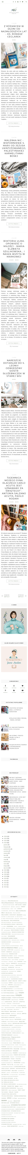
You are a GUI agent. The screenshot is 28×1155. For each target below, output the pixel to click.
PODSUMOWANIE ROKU (7, 1048)
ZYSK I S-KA (21, 1126)
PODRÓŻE (3, 1046)
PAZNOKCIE (15, 1035)
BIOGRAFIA (19, 914)
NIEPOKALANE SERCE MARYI (20, 1023)
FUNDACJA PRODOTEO (6, 959)
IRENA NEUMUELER (21, 963)
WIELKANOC (10, 1101)
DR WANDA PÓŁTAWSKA (6, 932)
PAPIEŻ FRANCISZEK (6, 1033)
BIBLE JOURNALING (21, 910)
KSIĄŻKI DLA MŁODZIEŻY (18, 997)
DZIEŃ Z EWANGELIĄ (5, 943)
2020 (5, 874)
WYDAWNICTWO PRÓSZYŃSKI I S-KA (8, 1116)
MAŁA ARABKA (10, 1009)
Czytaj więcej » (14, 123)
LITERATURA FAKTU (16, 1003)
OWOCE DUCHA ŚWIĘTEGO (16, 1031)
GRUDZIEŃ (11, 961)
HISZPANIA (19, 961)
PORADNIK (15, 1050)
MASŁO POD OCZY (5, 1015)
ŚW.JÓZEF (3, 1086)
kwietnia (6, 861)
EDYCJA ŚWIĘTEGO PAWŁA (9, 948)
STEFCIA (8, 1072)
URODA (9, 1098)
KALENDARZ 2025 (12, 971)
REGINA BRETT (17, 1060)
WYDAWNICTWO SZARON (7, 1118)
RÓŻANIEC (3, 1064)
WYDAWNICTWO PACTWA (6, 1114)
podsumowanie (10, 1046)
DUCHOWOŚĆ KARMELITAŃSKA (9, 938)
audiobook (19, 908)
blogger (14, 692)
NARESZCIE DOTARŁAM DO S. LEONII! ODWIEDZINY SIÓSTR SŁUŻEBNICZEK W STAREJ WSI (14, 368)
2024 (5, 840)
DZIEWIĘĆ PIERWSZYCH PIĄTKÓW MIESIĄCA (10, 945)
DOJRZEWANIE (7, 930)
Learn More (11, 1153)
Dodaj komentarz (14, 126)
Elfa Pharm (3, 949)
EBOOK (21, 945)
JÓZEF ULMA (17, 967)
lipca (5, 855)
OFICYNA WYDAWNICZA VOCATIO (8, 1029)
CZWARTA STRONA (21, 926)
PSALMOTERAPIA (5, 1058)
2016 (5, 880)
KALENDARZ (4, 969)
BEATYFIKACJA (12, 910)
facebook (5, 687)
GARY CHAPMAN (15, 959)
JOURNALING (11, 967)
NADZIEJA (10, 1023)
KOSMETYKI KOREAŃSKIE (19, 982)
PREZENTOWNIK (5, 1056)
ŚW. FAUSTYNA (5, 1074)
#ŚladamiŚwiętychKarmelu (21, 902)
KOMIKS (11, 982)
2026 (5, 836)
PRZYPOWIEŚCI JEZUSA (20, 1056)
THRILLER (11, 1092)
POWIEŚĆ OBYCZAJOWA (19, 1054)
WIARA (14, 40)
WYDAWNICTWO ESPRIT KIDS (8, 1107)
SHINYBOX (12, 1068)
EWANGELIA (9, 951)
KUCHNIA (21, 999)
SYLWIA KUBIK (22, 1072)
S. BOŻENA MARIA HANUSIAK (7, 1066)
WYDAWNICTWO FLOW (21, 1107)
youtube (22, 692)
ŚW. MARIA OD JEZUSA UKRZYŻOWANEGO (9, 1076)
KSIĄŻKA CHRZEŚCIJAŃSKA (8, 995)
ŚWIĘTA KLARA (20, 1088)
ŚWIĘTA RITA (4, 1090)
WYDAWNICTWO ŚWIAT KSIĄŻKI (7, 1120)
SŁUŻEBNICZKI (21, 1070)
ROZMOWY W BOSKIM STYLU (7, 1062)
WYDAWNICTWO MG (16, 1111)
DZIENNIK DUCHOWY (6, 942)
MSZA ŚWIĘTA (4, 1023)
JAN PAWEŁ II (11, 965)
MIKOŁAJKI (11, 1019)
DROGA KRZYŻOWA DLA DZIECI (18, 934)
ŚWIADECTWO (10, 1086)
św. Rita (15, 1078)
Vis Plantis (14, 1098)
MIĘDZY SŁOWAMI (5, 1019)
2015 (5, 882)
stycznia (6, 868)
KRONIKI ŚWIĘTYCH (17, 984)
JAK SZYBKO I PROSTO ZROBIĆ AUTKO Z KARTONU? (16, 737)
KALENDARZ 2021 (11, 969)
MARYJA (24, 1013)
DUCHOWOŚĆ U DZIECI (6, 940)
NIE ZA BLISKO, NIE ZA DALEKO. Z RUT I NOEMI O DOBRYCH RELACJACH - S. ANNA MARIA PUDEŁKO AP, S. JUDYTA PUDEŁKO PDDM (17, 809)
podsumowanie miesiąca (17, 1046)
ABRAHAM (13, 906)
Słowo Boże (14, 1070)
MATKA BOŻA (13, 1015)
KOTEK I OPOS (4, 984)
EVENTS (3, 951)
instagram (14, 687)
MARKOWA (19, 1013)
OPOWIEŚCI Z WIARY (5, 1031)
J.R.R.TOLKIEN (4, 965)
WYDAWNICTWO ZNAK (17, 1124)
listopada (6, 847)
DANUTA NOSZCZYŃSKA (10, 928)
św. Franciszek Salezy (14, 1074)
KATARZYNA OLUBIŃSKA (7, 973)
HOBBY (24, 961)
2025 (5, 838)
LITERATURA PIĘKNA (5, 1005)
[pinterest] (20, 1)
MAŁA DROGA (16, 1009)
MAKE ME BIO (18, 1007)
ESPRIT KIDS (10, 949)
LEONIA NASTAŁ (8, 1001)
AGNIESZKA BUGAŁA (5, 908)
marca (5, 863)
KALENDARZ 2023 (19, 969)
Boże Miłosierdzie (5, 920)
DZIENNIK (22, 940)
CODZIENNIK (10, 926)
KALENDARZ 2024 (4, 971)
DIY (2, 930)
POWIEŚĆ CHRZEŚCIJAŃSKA (7, 1054)
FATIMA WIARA (21, 955)
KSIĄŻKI (11, 260)
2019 (5, 876)
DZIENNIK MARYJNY (16, 942)
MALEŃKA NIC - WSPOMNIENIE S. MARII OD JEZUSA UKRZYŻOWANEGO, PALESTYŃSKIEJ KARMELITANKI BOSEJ (14, 148)
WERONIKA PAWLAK (22, 1098)
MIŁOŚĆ (24, 1019)
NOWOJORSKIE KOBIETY (7, 1025)
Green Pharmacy (4, 961)
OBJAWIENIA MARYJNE (5, 1027)
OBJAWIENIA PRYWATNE (16, 1027)
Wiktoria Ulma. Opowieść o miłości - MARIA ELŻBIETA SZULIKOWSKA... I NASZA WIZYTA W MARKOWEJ (14, 249)
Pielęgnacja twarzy (5, 1037)
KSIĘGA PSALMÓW (5, 999)
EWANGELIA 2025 (13, 953)
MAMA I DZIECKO (5, 1013)
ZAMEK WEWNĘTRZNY (12, 1126)
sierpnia (6, 853)
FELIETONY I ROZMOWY (13, 957)
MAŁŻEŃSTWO (20, 1011)
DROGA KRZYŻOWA (6, 934)
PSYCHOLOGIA (5, 1060)
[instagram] (15, 1)
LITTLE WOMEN (13, 1005)
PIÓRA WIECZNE (17, 1040)
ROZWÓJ (23, 1062)
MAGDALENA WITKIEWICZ (10, 1007)
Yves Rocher (3, 1126)
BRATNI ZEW (19, 924)
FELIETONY (4, 957)
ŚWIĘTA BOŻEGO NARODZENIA (8, 1088)
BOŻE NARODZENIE (14, 920)
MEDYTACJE (18, 1017)
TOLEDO (16, 1092)
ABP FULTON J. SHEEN (20, 904)
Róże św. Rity (10, 1064)
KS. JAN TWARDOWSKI (18, 988)
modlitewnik (3, 1021)
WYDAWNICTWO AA (14, 1102)
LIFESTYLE (22, 1001)
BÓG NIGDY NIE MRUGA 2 (17, 922)
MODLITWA (22, 1021)
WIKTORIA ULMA (5, 1102)
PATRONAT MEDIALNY (6, 1035)
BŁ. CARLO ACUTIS (18, 916)
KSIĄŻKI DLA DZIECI (6, 997)
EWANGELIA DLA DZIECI (7, 955)
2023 (5, 842)
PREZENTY (12, 1056)
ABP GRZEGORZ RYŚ (5, 906)
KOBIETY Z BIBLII (22, 980)
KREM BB (10, 984)
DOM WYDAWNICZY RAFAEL (17, 930)
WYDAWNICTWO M (5, 1111)
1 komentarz (15, 346)
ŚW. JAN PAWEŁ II (22, 1074)
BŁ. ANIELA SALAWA (10, 916)
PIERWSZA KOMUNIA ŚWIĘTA (8, 1039)
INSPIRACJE (14, 963)
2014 (5, 884)
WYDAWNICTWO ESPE (5, 1105)
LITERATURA (8, 1003)
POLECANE (16, 1048)
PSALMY (13, 1058)
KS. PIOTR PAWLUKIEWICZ (7, 992)
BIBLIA (3, 912)
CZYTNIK (3, 928)
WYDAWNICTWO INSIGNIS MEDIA (7, 1109)
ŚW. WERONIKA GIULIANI (21, 1084)
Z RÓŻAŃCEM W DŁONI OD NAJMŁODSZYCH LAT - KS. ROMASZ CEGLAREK (14, 31)
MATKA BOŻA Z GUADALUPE (8, 1017)
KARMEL (19, 971)
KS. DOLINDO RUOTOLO (7, 988)
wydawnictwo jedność (20, 1109)
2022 (5, 870)
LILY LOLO (3, 1003)
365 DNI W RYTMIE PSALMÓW (8, 904)
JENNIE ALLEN (4, 967)
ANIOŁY (11, 908)
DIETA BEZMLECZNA (20, 928)
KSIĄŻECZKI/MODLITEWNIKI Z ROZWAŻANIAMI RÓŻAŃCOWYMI (18, 746)
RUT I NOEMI (16, 1064)
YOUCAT (24, 1124)
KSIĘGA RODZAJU (14, 999)
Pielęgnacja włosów (15, 1037)
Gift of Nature (21, 959)
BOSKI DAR (16, 918)
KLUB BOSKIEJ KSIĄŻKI (16, 979)
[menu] (2, 2)
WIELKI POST (17, 1101)
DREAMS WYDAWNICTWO (18, 932)
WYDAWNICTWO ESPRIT (18, 1105)
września (6, 851)
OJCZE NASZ (18, 1029)
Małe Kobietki (13, 1011)
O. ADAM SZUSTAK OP (18, 1025)
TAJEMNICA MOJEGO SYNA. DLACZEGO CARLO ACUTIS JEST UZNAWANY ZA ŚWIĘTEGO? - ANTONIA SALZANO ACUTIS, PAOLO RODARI (14, 488)
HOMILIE (3, 963)
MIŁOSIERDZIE (18, 1019)
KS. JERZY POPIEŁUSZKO (7, 990)
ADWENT (23, 906)
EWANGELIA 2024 (4, 953)
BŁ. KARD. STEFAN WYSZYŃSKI (7, 918)
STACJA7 (3, 1072)
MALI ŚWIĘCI (3, 1009)
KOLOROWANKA (4, 982)
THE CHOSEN (4, 1092)
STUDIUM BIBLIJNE (14, 1072)
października (7, 849)
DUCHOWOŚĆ (11, 936)
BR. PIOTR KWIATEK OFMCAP (8, 924)
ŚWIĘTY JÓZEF (21, 1090)
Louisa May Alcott (21, 1005)
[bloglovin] (22, 1)
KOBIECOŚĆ (4, 980)
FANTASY (15, 955)
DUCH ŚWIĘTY (4, 936)
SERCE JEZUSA (5, 1068)
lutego (5, 865)
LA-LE (2, 1001)
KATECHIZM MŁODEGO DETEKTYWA (8, 975)
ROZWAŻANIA (17, 1062)
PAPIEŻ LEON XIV (16, 1033)
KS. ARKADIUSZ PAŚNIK (13, 986)
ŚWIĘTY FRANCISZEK (12, 1090)
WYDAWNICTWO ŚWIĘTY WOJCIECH (8, 1122)
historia (15, 961)
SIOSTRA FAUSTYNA (20, 1068)
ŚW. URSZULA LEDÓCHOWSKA (8, 1084)
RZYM (21, 1064)
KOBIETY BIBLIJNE (12, 980)
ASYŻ (15, 908)
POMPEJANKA (23, 1048)
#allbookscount (4, 900)
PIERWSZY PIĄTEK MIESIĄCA (7, 1040)
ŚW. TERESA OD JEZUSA (7, 1082)
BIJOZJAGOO (13, 914)
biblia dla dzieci (9, 912)
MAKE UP (24, 1007)
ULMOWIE (3, 1098)
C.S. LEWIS (3, 926)
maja (5, 859)
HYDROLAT (8, 963)
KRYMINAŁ (3, 986)
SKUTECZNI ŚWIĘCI (6, 1070)
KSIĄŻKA (21, 992)
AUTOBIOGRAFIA (4, 910)
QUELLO (11, 1060)
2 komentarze (15, 463)
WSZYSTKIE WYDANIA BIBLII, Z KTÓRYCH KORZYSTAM (16, 709)
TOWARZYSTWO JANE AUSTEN (8, 1094)
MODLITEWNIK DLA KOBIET (12, 1021)
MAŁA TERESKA (5, 1011)
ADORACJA (18, 906)
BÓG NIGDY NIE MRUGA (6, 922)
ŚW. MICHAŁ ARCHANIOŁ (7, 1078)
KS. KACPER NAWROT (19, 990)
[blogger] (17, 1)
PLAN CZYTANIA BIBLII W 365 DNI (7, 1044)
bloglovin (22, 687)
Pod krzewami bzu (22, 1044)
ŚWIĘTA (20, 1086)
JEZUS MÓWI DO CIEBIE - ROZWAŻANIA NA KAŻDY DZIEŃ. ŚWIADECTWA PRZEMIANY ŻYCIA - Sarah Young (17, 790)
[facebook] (13, 1)
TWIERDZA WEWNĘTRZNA (20, 1096)
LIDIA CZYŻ (15, 1001)
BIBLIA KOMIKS (5, 914)
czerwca (6, 857)
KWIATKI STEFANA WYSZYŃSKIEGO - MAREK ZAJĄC (17, 819)
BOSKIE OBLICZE (23, 918)
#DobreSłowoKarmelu (13, 900)
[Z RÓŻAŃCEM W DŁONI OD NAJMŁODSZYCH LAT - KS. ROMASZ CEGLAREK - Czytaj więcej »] (14, 68)
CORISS (15, 926)
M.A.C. (2, 1007)
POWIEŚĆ (15, 1053)
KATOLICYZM (19, 975)
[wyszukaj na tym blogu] (26, 2)
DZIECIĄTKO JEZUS (15, 940)
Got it (19, 1153)
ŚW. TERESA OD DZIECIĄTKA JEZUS (10, 1080)
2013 (5, 887)
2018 (5, 878)
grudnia (6, 844)
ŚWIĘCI (17, 1086)
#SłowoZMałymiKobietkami (7, 902)
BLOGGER (3, 916)
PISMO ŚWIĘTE (17, 1043)
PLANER (16, 1044)
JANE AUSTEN (18, 965)
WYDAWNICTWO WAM (6, 1124)
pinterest (5, 692)
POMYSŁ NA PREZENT (6, 1050)
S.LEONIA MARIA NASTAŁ (19, 1066)
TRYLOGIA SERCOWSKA (7, 1096)
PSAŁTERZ (18, 1058)
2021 (5, 872)
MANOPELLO (13, 1013)
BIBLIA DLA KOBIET (16, 912)
